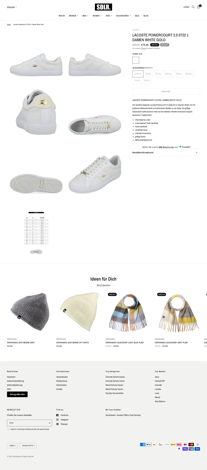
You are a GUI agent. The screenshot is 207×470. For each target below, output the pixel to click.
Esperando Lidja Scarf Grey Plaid (171, 342)
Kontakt (59, 389)
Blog (145, 15)
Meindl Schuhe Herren (114, 389)
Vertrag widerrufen (17, 394)
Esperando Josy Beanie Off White (72, 342)
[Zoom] (59, 34)
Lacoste (158, 389)
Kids (108, 15)
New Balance (160, 401)
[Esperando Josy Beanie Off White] (78, 313)
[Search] (193, 7)
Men (84, 15)
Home (9, 24)
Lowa (157, 393)
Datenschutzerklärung (15, 380)
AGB (9, 389)
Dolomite (158, 385)
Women (96, 15)
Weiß (135, 60)
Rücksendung (61, 380)
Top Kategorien (113, 371)
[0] (198, 7)
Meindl (157, 397)
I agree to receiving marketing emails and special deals (29, 429)
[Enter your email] (49, 423)
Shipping (143, 48)
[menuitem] (61, 16)
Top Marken (160, 371)
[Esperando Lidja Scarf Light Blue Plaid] (128, 313)
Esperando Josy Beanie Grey (21, 342)
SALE (137, 15)
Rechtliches (12, 371)
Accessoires (122, 15)
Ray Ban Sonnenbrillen (114, 393)
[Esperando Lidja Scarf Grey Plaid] (177, 313)
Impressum (11, 376)
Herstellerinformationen (142, 152)
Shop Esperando (103, 285)
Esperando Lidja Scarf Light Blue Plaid (125, 342)
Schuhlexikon (61, 385)
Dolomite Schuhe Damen (115, 376)
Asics (157, 376)
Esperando (12, 339)
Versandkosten (62, 376)
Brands (72, 15)
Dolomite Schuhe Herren (115, 380)
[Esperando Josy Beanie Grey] (29, 313)
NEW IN (62, 15)
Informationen (62, 371)
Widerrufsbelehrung (14, 385)
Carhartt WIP (160, 380)
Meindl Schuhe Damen (114, 385)
